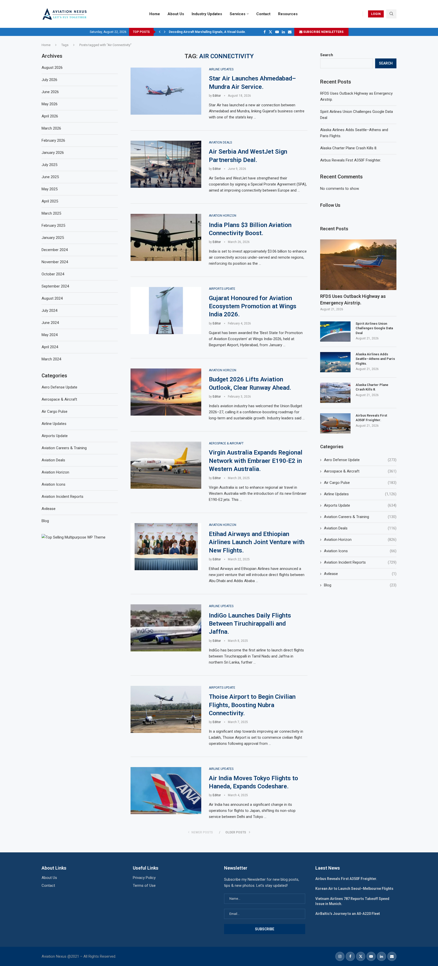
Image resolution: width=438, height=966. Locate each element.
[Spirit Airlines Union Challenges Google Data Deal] (335, 331)
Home (154, 14)
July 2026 (49, 79)
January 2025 (53, 237)
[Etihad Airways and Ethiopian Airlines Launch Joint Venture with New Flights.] (166, 546)
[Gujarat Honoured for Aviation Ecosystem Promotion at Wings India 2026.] (166, 310)
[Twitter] (270, 32)
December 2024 (55, 250)
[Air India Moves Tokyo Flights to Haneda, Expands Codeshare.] (166, 790)
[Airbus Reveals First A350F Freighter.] (335, 423)
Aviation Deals (360, 528)
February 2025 (53, 225)
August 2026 (52, 67)
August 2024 (52, 298)
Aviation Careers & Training (360, 517)
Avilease (360, 573)
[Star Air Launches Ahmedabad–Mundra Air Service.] (166, 91)
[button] (160, 32)
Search (326, 55)
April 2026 (50, 116)
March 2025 (51, 213)
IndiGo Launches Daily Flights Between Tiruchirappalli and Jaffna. (250, 623)
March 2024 (51, 359)
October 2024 (53, 274)
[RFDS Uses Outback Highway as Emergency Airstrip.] (358, 264)
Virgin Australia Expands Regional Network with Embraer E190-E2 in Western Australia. (255, 460)
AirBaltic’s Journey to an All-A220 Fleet (347, 914)
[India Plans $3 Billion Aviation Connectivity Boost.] (166, 237)
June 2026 (50, 92)
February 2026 (53, 140)
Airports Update (360, 505)
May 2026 (50, 104)
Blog (360, 585)
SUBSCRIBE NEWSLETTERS (322, 32)
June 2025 (50, 177)
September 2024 (55, 286)
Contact (263, 14)
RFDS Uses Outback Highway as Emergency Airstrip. (353, 299)
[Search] (391, 13)
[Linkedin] (283, 32)
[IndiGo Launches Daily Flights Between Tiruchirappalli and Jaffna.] (166, 627)
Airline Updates (360, 494)
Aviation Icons (360, 551)
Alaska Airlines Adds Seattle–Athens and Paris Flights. (375, 358)
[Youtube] (277, 32)
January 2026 (53, 152)
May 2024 (50, 335)
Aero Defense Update (360, 460)
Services (237, 14)
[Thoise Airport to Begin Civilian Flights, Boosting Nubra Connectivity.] (166, 709)
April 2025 (50, 201)
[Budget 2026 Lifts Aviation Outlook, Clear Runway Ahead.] (166, 392)
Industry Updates (207, 14)
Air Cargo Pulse (360, 482)
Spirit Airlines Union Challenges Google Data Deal (374, 328)
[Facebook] (264, 32)
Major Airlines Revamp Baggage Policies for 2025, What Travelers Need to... (223, 32)
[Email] (290, 32)
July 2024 (49, 310)
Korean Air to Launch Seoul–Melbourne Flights (354, 889)
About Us (176, 14)
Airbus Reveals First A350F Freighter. (350, 160)
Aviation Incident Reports (360, 562)
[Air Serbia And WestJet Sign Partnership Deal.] (166, 164)
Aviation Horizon (360, 539)
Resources (288, 14)
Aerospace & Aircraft (360, 471)
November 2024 (55, 262)
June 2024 (50, 322)
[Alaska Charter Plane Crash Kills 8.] (335, 393)
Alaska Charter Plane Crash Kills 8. (348, 148)
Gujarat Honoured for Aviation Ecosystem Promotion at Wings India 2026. (252, 306)
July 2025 (49, 164)
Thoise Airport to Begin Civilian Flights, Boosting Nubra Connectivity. (252, 705)
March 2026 (51, 128)
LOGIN (376, 14)
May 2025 (50, 189)
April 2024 (50, 347)
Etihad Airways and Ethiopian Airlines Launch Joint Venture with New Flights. (256, 542)
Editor (217, 95)
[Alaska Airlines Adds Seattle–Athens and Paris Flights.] (335, 362)
